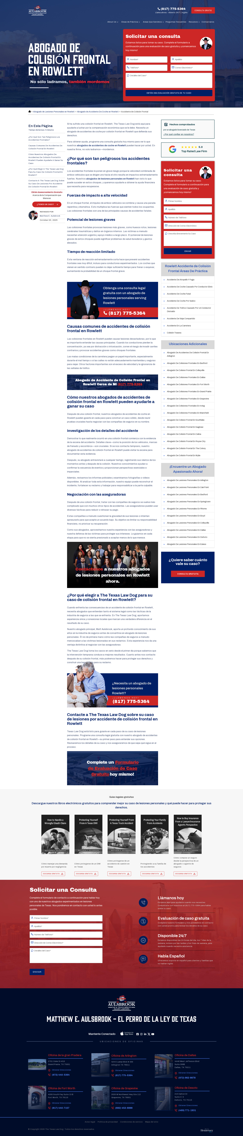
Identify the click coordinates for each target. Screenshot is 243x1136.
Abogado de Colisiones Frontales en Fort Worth (188, 384)
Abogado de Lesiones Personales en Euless (186, 544)
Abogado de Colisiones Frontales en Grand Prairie (189, 391)
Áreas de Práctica (129, 22)
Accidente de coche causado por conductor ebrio (189, 287)
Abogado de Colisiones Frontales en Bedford (187, 363)
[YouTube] (153, 1034)
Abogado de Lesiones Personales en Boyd (186, 516)
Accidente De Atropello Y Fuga (180, 280)
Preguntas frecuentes (176, 22)
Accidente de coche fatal (179, 294)
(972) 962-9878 (187, 1077)
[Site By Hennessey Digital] (207, 1131)
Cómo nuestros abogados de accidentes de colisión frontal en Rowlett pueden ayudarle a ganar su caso (45, 158)
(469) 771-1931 (187, 1110)
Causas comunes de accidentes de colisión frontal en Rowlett (45, 147)
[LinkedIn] (145, 1034)
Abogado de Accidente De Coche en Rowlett (98, 112)
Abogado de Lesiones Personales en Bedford (187, 494)
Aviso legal (90, 1122)
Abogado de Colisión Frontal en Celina (184, 434)
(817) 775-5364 (173, 8)
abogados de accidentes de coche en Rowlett (101, 145)
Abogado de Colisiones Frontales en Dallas (186, 377)
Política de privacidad (108, 1122)
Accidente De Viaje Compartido (181, 318)
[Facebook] (137, 1034)
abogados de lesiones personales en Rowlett (110, 178)
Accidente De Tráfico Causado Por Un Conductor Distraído (189, 309)
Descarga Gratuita (51, 874)
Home (29, 112)
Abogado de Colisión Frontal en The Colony (186, 448)
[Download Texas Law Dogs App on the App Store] (121, 1034)
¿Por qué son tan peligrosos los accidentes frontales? (44, 138)
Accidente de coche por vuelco (181, 301)
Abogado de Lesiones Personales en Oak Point (188, 487)
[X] (149, 1034)
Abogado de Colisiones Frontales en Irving (186, 406)
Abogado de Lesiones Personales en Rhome (187, 509)
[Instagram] (141, 1034)
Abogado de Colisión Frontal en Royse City (186, 441)
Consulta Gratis (203, 10)
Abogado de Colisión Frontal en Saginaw (185, 427)
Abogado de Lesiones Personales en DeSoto (187, 537)
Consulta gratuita (187, 573)
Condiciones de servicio (131, 1122)
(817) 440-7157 (60, 1108)
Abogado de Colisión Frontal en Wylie (183, 455)
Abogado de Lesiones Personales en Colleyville (188, 523)
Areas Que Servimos (152, 22)
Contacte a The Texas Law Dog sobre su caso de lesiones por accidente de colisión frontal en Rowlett (46, 184)
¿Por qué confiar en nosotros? (178, 134)
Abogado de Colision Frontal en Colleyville (185, 370)
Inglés (185, 13)
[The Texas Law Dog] (37, 10)
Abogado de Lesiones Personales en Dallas (186, 530)
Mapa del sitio (151, 1122)
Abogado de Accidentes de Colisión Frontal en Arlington (188, 354)
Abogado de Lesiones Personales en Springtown (188, 502)
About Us (111, 22)
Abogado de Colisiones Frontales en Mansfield (188, 413)
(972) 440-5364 (61, 1075)
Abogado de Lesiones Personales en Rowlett (54, 112)
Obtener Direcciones (61, 1070)
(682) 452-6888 (124, 1108)
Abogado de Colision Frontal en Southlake (185, 420)
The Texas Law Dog (54, 1129)
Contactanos (208, 22)
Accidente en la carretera (179, 326)
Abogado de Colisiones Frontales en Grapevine (188, 399)
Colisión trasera (174, 333)
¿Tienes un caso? (45, 204)
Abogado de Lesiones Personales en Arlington (187, 480)
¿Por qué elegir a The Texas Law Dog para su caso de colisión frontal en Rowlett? (46, 172)
